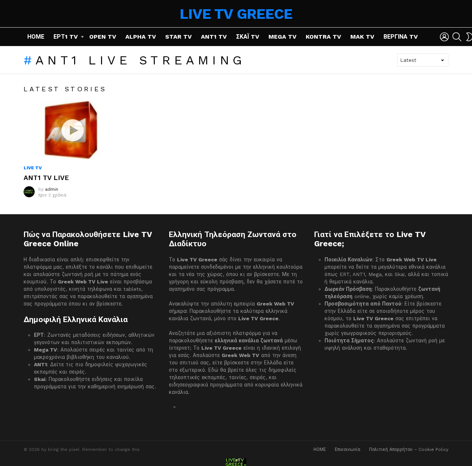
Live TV (33, 167)
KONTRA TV (323, 36)
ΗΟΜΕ (35, 36)
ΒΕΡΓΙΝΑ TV (401, 36)
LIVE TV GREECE (236, 14)
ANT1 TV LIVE (46, 177)
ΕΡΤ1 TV (65, 36)
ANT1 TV (214, 36)
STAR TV (178, 36)
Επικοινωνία (347, 449)
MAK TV (362, 36)
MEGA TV (282, 36)
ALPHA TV (140, 36)
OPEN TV (102, 36)
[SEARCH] (456, 36)
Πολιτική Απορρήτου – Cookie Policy (408, 449)
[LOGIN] (444, 36)
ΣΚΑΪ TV (247, 36)
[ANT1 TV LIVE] (73, 130)
